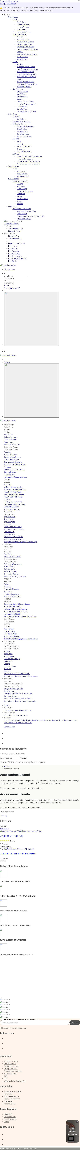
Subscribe (24, 758)
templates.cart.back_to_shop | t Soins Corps (20, 616)
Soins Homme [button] (13, 179)
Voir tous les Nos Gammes (14, 539)
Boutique (3, 4)
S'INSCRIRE (75, 1023)
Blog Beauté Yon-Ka (11, 1096)
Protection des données (13, 1071)
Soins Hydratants (23, 134)
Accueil (6, 766)
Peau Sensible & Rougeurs (26, 77)
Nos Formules (13, 251)
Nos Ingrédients (14, 254)
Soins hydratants (10, 1119)
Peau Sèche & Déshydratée (27, 74)
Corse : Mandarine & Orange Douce (29, 156)
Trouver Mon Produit (11, 224)
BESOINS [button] (15, 139)
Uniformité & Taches (24, 87)
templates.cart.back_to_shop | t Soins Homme (21, 676)
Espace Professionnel (12, 1099)
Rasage (19, 196)
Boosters (20, 37)
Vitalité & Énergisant (24, 151)
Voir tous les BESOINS (12, 597)
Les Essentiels (22, 107)
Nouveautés (21, 29)
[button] (7, 14)
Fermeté (20, 144)
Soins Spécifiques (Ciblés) (26, 112)
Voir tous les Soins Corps (21, 122)
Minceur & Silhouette (24, 146)
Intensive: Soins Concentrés (27, 104)
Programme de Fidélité (12, 1091)
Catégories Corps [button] (18, 124)
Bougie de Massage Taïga (26, 211)
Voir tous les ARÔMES (12, 614)
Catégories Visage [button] (19, 34)
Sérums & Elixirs (22, 57)
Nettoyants (21, 194)
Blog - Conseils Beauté (16, 244)
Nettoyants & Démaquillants (27, 54)
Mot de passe (9, 278)
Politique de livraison (11, 1066)
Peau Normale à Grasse (25, 72)
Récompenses (9, 269)
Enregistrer (8, 286)
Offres (6, 1122)
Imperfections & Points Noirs (27, 49)
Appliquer (3, 826)
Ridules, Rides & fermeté (25, 82)
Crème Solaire (22, 174)
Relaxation (20, 149)
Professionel (11, 4)
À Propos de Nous (11, 1061)
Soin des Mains (22, 132)
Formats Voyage (23, 27)
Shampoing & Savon (24, 136)
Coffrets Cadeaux (23, 24)
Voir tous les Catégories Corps (15, 577)
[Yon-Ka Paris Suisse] (8, 265)
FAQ (5, 1079)
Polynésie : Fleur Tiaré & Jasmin (28, 161)
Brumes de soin (10, 1117)
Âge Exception (22, 97)
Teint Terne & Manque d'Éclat (27, 84)
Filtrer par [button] (3, 816)
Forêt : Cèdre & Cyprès (25, 159)
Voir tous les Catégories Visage (15, 477)
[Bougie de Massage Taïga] (20, 831)
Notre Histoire (13, 246)
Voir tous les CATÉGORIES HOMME (17, 674)
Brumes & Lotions (23, 39)
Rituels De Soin (13, 236)
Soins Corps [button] (12, 114)
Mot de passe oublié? (12, 288)
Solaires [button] (15, 169)
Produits (7, 705)
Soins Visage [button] (13, 17)
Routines (20, 204)
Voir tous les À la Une (12, 445)
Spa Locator (8, 1101)
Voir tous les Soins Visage (21, 32)
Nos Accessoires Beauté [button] (21, 209)
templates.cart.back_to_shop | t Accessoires (20, 701)
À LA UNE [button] (15, 117)
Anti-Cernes (21, 186)
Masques (20, 52)
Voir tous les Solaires (12, 636)
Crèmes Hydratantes (24, 44)
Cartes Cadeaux (10, 1104)
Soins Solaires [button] (13, 166)
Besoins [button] (15, 62)
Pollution (20, 79)
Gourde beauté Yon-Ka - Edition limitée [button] (17, 854)
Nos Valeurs (12, 249)
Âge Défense (21, 94)
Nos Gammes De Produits (17, 259)
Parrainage (8, 1094)
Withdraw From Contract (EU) (15, 1081)
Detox (19, 141)
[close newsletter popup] (79, 0)
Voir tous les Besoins (11, 509)
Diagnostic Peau (14, 231)
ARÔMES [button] (15, 154)
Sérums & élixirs (22, 199)
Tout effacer (4, 829)
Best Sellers (21, 22)
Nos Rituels (12, 261)
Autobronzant (22, 171)
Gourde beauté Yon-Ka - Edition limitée (31, 216)
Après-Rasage (22, 189)
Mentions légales (10, 1074)
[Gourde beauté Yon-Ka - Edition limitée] (20, 849)
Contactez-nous (10, 1064)
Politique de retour (11, 1069)
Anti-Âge (20, 64)
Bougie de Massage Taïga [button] (11, 836)
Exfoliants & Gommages (25, 127)
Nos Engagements (15, 256)
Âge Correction (22, 92)
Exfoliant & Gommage (25, 191)
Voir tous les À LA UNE (12, 557)
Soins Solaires (22, 59)
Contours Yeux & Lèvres (25, 42)
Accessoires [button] (13, 206)
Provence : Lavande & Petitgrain (28, 164)
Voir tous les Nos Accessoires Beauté (18, 699)
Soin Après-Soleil (23, 176)
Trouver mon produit (15, 229)
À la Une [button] (15, 19)
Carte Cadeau (22, 214)
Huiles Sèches (22, 129)
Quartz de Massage (24, 219)
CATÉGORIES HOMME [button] (20, 181)
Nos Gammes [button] (17, 89)
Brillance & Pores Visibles (26, 67)
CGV (5, 1076)
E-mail (6, 276)
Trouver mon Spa (14, 239)
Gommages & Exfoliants (25, 47)
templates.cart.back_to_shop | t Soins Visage (20, 542)
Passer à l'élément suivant (9, 1)
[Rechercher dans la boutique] (42, 273)
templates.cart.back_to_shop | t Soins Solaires (21, 639)
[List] (31, 319)
